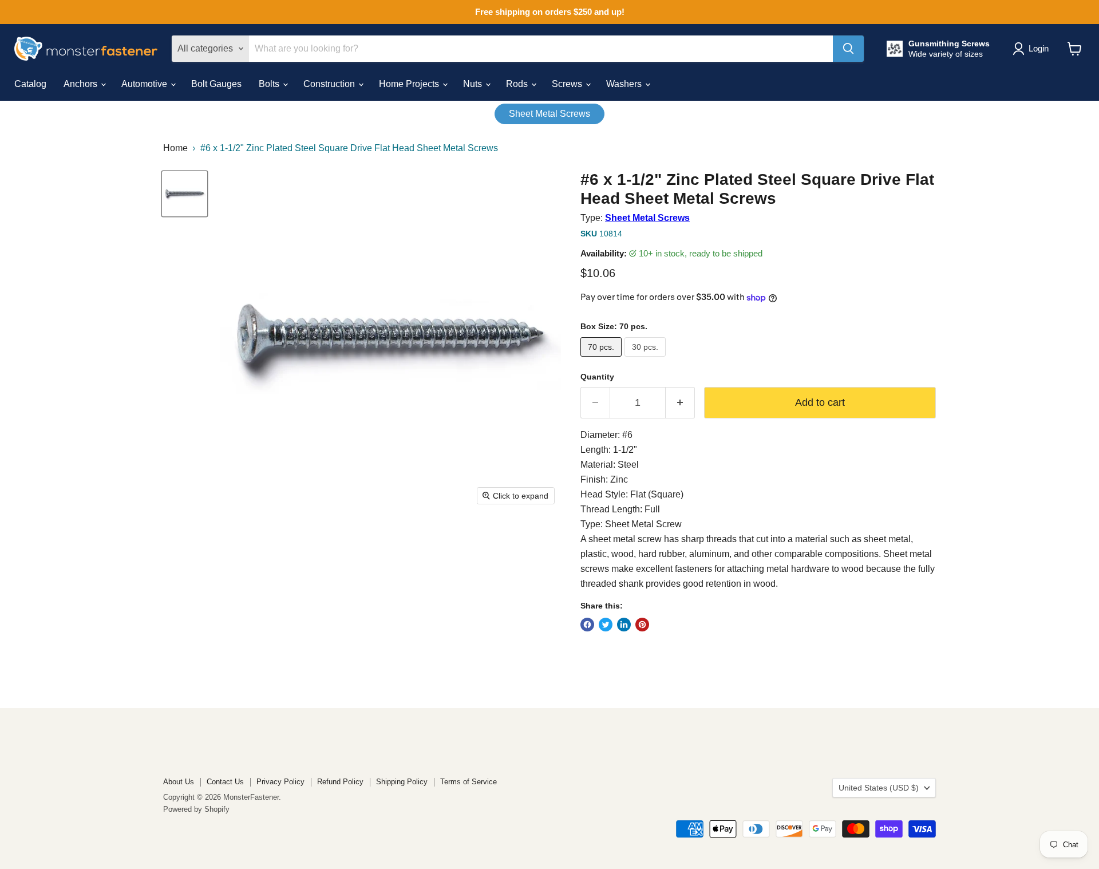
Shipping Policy (402, 781)
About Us (178, 781)
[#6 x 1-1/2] (184, 193)
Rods (518, 84)
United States (879, 787)
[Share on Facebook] (587, 624)
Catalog (30, 84)
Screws (568, 84)
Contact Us (225, 781)
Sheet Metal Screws (549, 113)
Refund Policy (340, 781)
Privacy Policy (280, 781)
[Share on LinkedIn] (624, 624)
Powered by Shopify (196, 809)
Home (175, 148)
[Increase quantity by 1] (680, 402)
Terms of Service (468, 781)
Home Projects (410, 84)
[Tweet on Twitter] (605, 624)
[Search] (848, 48)
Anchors (82, 84)
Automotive (145, 84)
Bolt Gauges (216, 84)
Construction (330, 84)
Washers (625, 84)
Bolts (270, 84)
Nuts (473, 84)
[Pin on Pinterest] (642, 624)
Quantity (597, 376)
